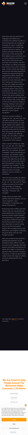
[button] (25, 405)
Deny (14, 424)
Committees (14, 393)
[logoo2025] (8, 3)
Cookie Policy (13, 432)
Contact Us (14, 402)
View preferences (14, 428)
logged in (14, 319)
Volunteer (14, 398)
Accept (14, 419)
